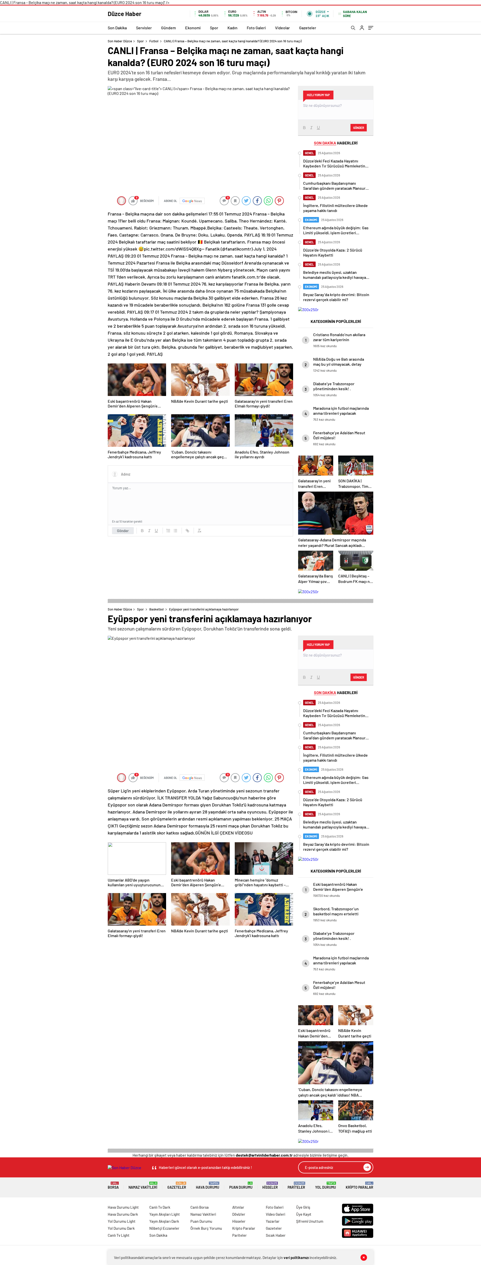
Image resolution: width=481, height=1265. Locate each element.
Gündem (168, 27)
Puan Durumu (241, 1185)
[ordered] (168, 531)
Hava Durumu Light (123, 1207)
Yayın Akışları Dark (164, 1221)
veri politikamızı (296, 1257)
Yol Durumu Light (122, 1221)
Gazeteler (307, 27)
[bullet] (175, 531)
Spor (214, 27)
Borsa (113, 1185)
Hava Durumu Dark (123, 1214)
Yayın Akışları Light (164, 1214)
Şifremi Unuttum (309, 1221)
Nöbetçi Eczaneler (164, 1228)
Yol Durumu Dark (121, 1228)
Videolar (282, 27)
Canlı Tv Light (119, 1235)
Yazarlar (273, 1221)
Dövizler (238, 1214)
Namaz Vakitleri (143, 1185)
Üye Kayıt (303, 1214)
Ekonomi (193, 27)
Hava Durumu (207, 1185)
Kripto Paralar (359, 1185)
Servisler (144, 27)
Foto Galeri (256, 27)
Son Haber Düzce (120, 41)
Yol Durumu (325, 1185)
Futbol (153, 41)
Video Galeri (275, 1214)
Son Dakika (117, 27)
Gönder (123, 530)
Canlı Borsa (199, 1207)
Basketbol (156, 609)
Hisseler (270, 1185)
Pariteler (296, 1185)
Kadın (232, 27)
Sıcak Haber (276, 1235)
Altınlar (238, 1207)
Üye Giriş (303, 1207)
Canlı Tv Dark (159, 1207)
